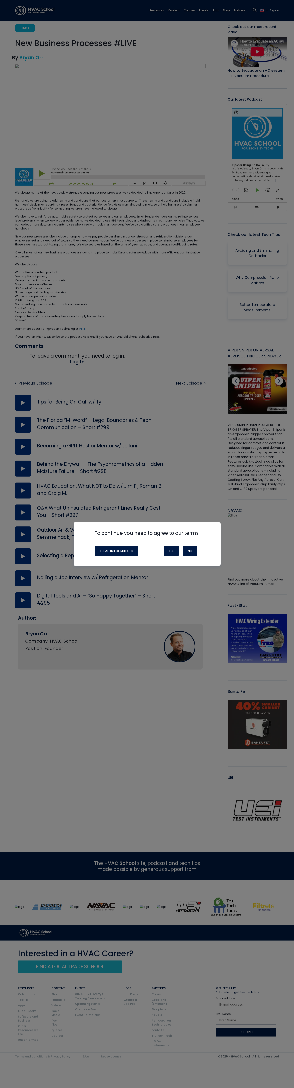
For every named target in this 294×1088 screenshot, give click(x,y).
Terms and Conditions (116, 551)
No (190, 551)
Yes (171, 551)
